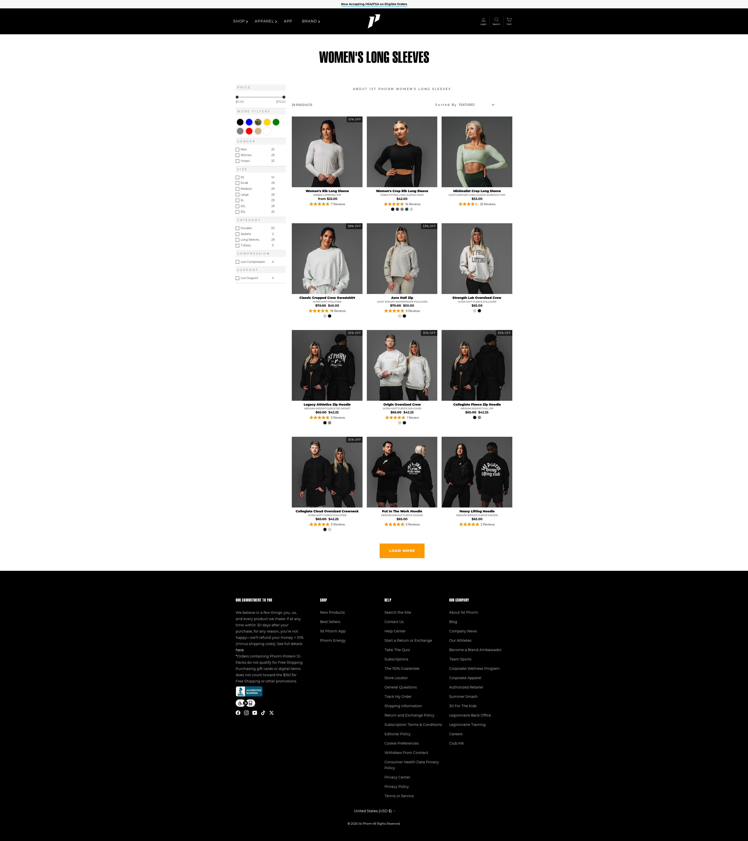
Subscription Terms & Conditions (413, 725)
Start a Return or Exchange (408, 640)
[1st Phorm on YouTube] (254, 712)
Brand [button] (309, 21)
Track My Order (398, 697)
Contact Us (394, 622)
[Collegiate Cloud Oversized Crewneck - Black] (325, 529)
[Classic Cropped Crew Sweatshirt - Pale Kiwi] (325, 316)
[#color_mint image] (477, 151)
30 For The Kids (463, 706)
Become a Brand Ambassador (475, 650)
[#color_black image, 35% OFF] (327, 365)
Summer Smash (463, 697)
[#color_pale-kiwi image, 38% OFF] (327, 258)
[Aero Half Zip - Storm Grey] (400, 316)
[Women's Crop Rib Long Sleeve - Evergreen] (407, 209)
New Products (332, 612)
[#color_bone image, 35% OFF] (402, 365)
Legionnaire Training (467, 725)
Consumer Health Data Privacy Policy (412, 765)
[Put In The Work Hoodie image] (402, 472)
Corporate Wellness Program (474, 668)
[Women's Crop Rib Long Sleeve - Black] (393, 209)
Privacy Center (397, 777)
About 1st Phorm (463, 612)
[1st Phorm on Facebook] (238, 712)
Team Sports (460, 659)
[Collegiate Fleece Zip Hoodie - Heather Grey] (479, 417)
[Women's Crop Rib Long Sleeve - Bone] (411, 209)
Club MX (456, 743)
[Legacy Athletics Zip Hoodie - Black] (325, 423)
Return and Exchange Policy (409, 715)
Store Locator (396, 678)
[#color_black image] (402, 151)
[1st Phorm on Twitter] (271, 712)
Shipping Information (403, 706)
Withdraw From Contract (406, 753)
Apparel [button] (264, 21)
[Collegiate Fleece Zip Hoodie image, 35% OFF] (477, 365)
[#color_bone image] (477, 258)
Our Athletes (460, 640)
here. (240, 650)
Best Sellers (330, 622)
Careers (456, 734)
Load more (402, 551)
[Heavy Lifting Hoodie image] (477, 472)
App (288, 21)
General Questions (401, 687)
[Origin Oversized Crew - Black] (404, 423)
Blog (453, 622)
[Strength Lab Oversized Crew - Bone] (475, 311)
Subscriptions (396, 659)
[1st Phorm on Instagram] (246, 712)
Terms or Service (399, 796)
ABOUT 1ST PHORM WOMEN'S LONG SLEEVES (402, 89)
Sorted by (446, 105)
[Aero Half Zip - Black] (404, 316)
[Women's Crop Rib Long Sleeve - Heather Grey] (402, 209)
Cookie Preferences (402, 743)
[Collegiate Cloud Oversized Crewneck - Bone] (330, 529)
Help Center (395, 631)
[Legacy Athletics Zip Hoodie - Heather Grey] (330, 423)
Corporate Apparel (465, 678)
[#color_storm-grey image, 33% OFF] (402, 258)
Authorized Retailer (466, 687)
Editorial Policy (398, 734)
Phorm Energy (333, 640)
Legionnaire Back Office (470, 715)
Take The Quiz (397, 650)
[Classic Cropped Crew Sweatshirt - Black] (330, 316)
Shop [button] (239, 21)
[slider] (237, 97)
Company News (463, 631)
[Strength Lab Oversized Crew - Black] (479, 311)
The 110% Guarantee (402, 668)
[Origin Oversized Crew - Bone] (400, 423)
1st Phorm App (333, 631)
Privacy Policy (397, 787)
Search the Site (398, 612)
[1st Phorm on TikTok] (263, 712)
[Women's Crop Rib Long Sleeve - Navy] (397, 209)
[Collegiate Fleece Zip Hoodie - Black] (475, 417)
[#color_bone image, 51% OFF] (327, 151)
